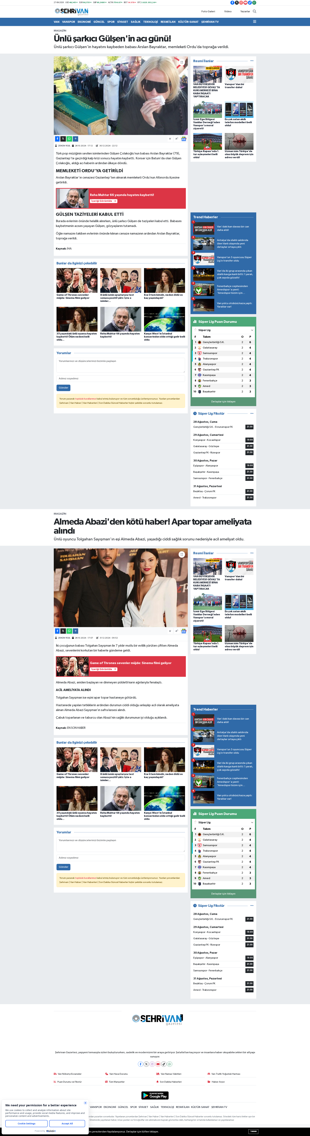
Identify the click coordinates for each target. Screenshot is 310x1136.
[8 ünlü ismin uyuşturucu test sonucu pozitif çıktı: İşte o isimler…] (120, 280)
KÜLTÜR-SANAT (188, 21)
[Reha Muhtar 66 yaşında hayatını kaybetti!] (120, 319)
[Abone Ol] (183, 139)
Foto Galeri (208, 11)
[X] (146, 1064)
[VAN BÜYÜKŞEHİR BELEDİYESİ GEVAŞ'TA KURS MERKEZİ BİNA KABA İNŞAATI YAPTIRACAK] (207, 74)
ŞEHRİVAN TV (210, 21)
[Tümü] (251, 61)
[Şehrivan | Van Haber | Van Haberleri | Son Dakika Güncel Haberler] (72, 11)
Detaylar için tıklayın (223, 401)
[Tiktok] (163, 1064)
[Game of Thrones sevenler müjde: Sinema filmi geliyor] (77, 280)
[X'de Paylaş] (63, 139)
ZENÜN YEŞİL (64, 146)
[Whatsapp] (169, 1064)
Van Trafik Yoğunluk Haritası (226, 1074)
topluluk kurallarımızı (86, 399)
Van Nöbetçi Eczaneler (70, 1074)
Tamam (253, 1131)
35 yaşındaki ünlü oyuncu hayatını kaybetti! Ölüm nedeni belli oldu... (77, 336)
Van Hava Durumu (118, 1074)
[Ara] (254, 12)
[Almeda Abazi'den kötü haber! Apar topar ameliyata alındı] (121, 587)
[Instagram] (152, 1064)
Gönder (63, 387)
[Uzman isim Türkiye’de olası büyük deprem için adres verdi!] (239, 141)
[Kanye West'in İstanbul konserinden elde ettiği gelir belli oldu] (164, 319)
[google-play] (155, 1095)
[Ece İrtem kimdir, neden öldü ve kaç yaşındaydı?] (164, 280)
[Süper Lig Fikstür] (251, 413)
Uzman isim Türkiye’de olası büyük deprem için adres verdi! (239, 154)
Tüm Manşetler (117, 1082)
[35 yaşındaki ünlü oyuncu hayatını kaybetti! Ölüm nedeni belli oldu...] (77, 319)
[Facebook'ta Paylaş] (57, 139)
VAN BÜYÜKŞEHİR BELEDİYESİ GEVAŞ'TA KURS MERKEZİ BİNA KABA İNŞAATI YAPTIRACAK (206, 90)
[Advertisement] (223, 187)
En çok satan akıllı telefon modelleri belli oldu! (238, 122)
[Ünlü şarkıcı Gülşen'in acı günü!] (121, 95)
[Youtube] (158, 1064)
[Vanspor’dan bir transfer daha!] (239, 74)
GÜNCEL (99, 21)
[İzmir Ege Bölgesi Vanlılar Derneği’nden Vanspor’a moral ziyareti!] (207, 109)
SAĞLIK (135, 21)
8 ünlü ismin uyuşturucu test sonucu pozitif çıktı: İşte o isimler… (117, 298)
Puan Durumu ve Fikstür (69, 1082)
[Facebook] (140, 1064)
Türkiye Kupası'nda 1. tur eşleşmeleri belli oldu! (206, 154)
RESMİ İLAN (168, 21)
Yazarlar (245, 11)
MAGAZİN (60, 30)
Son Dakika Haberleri (171, 1082)
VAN (56, 21)
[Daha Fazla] (75, 139)
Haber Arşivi (218, 1082)
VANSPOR (68, 21)
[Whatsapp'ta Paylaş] (69, 139)
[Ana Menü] (254, 22)
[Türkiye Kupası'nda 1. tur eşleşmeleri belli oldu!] (207, 141)
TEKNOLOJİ (150, 21)
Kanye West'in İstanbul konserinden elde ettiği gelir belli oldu (164, 336)
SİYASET (122, 21)
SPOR (110, 21)
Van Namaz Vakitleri (171, 1074)
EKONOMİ (84, 21)
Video (228, 11)
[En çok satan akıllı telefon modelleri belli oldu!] (239, 109)
